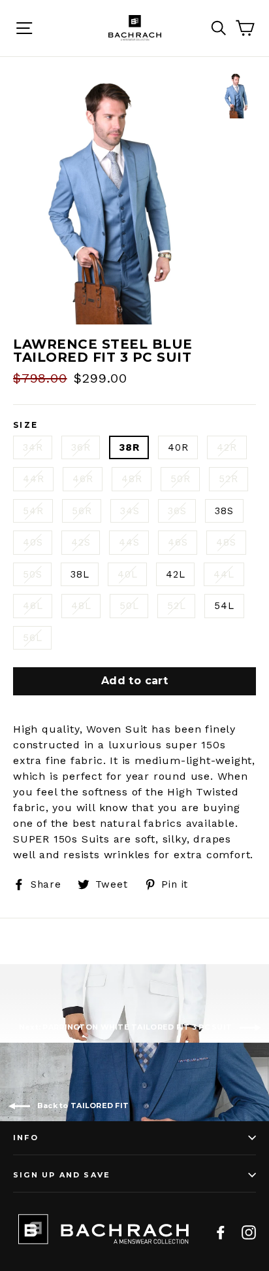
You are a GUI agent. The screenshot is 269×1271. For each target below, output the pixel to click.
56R (81, 511)
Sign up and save (61, 1174)
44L (224, 574)
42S (80, 542)
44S (129, 542)
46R (82, 479)
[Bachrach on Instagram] (249, 1232)
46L (32, 606)
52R (228, 479)
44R (33, 479)
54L (224, 606)
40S (32, 542)
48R (131, 479)
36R (80, 447)
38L (80, 574)
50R (180, 479)
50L (128, 606)
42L (175, 574)
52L (176, 606)
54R (33, 511)
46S (177, 542)
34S (129, 511)
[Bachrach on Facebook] (221, 1232)
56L (32, 638)
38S (224, 511)
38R (129, 447)
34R (32, 447)
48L (81, 606)
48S (226, 542)
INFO (26, 1137)
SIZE (26, 425)
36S (177, 511)
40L (127, 574)
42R (226, 447)
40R (178, 447)
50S (32, 574)
